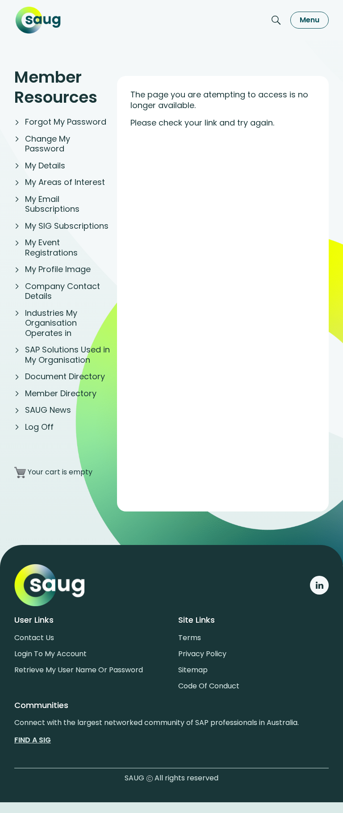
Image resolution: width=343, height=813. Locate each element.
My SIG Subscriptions (67, 225)
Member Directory (60, 393)
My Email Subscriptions (52, 204)
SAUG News (48, 409)
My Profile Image (58, 269)
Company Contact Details (62, 291)
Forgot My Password (65, 121)
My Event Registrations (51, 247)
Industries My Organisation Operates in (51, 323)
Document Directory (65, 376)
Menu (309, 20)
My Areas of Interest (65, 182)
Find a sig (32, 740)
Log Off (39, 426)
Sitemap (193, 670)
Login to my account (50, 654)
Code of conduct (208, 686)
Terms (189, 638)
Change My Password (47, 144)
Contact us (34, 638)
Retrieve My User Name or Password (78, 670)
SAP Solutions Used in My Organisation (67, 354)
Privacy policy (202, 654)
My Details (45, 165)
